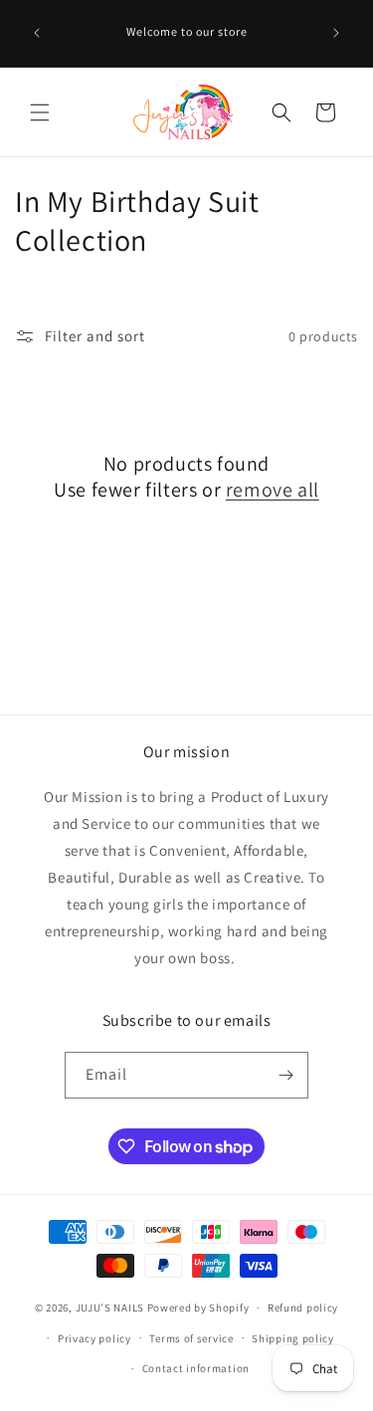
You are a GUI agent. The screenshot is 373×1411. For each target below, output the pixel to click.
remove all (272, 490)
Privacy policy (94, 1338)
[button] (40, 112)
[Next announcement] (336, 33)
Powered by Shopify (198, 1307)
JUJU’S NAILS (110, 1307)
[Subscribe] (285, 1075)
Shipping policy (293, 1338)
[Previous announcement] (37, 33)
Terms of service (191, 1338)
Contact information (196, 1368)
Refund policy (303, 1307)
